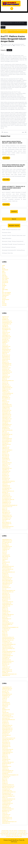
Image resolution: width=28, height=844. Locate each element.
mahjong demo (5, 295)
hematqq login (15, 834)
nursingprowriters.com (7, 642)
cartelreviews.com (6, 373)
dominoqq (4, 303)
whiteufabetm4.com (6, 425)
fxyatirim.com (5, 360)
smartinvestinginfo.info (7, 438)
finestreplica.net (5, 432)
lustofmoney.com (5, 668)
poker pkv (4, 275)
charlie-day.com (5, 621)
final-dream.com (5, 454)
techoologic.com (5, 479)
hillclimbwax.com (5, 664)
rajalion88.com (5, 326)
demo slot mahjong (6, 293)
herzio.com (4, 552)
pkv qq (3, 283)
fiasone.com (4, 617)
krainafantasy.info (6, 555)
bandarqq (4, 285)
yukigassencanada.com (7, 387)
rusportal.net (5, 559)
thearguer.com (5, 613)
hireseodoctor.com (6, 398)
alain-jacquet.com (6, 570)
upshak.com (4, 632)
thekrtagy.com (5, 492)
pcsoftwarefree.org (6, 350)
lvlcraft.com (4, 379)
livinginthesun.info (6, 562)
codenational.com (6, 513)
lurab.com (4, 520)
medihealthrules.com (6, 482)
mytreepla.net (5, 403)
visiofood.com (5, 465)
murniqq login (7, 834)
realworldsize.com (6, 584)
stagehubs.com (5, 316)
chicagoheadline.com (6, 323)
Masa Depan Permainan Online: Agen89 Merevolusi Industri (13, 165)
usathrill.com (5, 483)
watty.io (3, 560)
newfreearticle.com (6, 596)
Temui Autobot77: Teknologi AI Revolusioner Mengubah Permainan (13, 188)
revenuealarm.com (6, 519)
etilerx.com (4, 431)
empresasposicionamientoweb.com (9, 505)
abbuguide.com (5, 362)
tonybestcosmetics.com (7, 506)
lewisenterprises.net (6, 349)
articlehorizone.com (6, 389)
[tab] (11, 8)
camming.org (5, 325)
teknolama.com (5, 586)
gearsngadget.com (6, 397)
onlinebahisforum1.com (7, 322)
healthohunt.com (5, 435)
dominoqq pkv (5, 269)
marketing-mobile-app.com (8, 614)
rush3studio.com (5, 549)
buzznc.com (4, 508)
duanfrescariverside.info (7, 430)
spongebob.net (5, 574)
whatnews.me (5, 452)
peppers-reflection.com (7, 671)
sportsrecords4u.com (6, 410)
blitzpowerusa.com (6, 597)
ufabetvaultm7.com (6, 417)
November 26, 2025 (7, 44)
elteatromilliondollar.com (7, 580)
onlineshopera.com (6, 346)
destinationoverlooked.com (8, 661)
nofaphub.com (5, 333)
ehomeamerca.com (6, 367)
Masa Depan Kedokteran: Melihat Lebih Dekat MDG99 (12, 142)
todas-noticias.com (6, 556)
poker (3, 288)
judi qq (3, 268)
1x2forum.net (5, 318)
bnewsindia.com (5, 472)
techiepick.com (5, 474)
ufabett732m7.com (6, 464)
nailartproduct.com (6, 376)
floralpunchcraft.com (6, 615)
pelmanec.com (5, 543)
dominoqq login (13, 832)
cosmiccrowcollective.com (7, 569)
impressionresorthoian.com (8, 637)
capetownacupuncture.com (8, 566)
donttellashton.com (6, 547)
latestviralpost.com (6, 594)
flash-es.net (4, 631)
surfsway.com (5, 374)
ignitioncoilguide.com (6, 522)
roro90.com (4, 550)
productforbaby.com (6, 587)
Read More (6, 158)
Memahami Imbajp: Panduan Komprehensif (12, 241)
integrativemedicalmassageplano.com (10, 627)
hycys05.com (5, 600)
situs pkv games (5, 299)
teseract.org (4, 461)
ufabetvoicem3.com (6, 420)
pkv (3, 266)
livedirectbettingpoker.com (7, 623)
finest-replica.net (5, 455)
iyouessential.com (6, 356)
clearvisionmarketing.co (7, 449)
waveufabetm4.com (6, 421)
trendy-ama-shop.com (7, 462)
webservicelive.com (6, 527)
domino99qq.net (5, 545)
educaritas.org (5, 339)
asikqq (3, 265)
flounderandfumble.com (7, 434)
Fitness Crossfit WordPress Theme (13, 840)
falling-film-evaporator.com (8, 640)
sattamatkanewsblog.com (7, 647)
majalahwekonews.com (7, 540)
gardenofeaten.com (6, 598)
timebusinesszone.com (7, 669)
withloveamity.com (6, 357)
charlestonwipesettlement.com (8, 651)
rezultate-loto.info (6, 407)
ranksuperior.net (5, 658)
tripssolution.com (5, 384)
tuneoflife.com (5, 672)
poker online (4, 279)
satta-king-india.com (6, 386)
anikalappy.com (5, 427)
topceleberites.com (6, 411)
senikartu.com (5, 557)
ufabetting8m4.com (6, 413)
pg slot (3, 300)
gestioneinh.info (5, 457)
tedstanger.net (5, 442)
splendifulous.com (6, 408)
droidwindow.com (6, 466)
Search (14, 211)
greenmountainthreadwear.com (9, 644)
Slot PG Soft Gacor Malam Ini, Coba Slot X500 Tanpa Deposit (12, 23)
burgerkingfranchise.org (7, 581)
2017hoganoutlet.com (6, 542)
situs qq (3, 272)
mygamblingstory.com (6, 539)
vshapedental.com (6, 485)
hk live (3, 302)
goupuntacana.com (6, 328)
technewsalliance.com (7, 440)
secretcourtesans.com (7, 321)
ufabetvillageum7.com (7, 418)
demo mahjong (5, 278)
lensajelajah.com (5, 340)
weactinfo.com (5, 610)
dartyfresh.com (5, 347)
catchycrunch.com (6, 332)
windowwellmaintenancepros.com (9, 674)
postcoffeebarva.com (6, 579)
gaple (3, 271)
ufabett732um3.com (6, 444)
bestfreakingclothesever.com (8, 638)
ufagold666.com (5, 469)
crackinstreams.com (6, 394)
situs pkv (4, 298)
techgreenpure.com (6, 370)
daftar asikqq (5, 289)
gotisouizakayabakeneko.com (8, 572)
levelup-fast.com (5, 401)
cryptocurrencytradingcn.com (8, 648)
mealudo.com (5, 620)
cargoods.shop (5, 564)
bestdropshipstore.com (7, 372)
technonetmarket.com (6, 441)
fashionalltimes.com (6, 500)
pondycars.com (5, 476)
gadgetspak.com (5, 396)
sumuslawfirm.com (6, 641)
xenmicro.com (5, 345)
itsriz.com (4, 563)
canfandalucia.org (6, 486)
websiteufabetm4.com (7, 424)
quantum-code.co (6, 451)
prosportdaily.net (5, 458)
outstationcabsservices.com (8, 491)
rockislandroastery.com (7, 516)
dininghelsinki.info (6, 428)
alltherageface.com (6, 512)
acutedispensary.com (6, 645)
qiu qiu (3, 286)
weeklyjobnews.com (6, 654)
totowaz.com (5, 649)
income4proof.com (6, 338)
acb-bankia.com (5, 630)
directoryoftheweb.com (7, 546)
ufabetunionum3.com (6, 414)
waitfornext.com (5, 448)
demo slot (4, 296)
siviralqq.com (5, 635)
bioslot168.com (5, 525)
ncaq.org (4, 343)
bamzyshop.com (5, 475)
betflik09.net (4, 342)
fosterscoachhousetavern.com (8, 590)
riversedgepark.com (6, 329)
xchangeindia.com (6, 493)
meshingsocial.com (6, 611)
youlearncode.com (6, 359)
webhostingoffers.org (6, 364)
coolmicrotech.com (6, 495)
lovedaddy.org (5, 625)
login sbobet (4, 276)
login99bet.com (5, 319)
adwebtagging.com (6, 657)
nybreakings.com (5, 489)
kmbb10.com (5, 607)
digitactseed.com (5, 377)
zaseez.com (4, 330)
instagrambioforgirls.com (7, 604)
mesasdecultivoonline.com (7, 591)
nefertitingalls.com (6, 335)
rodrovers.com (5, 383)
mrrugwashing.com (6, 628)
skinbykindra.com (6, 510)
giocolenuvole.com (6, 355)
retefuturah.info (5, 437)
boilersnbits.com (5, 593)
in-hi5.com (4, 553)
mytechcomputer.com (6, 523)
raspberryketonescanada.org (8, 481)
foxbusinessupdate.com (7, 624)
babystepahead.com (6, 659)
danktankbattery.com (6, 618)
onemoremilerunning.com (7, 601)
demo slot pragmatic (6, 292)
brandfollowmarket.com (7, 652)
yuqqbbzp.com (5, 390)
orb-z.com (4, 589)
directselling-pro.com (6, 517)
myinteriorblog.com (6, 471)
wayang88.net (5, 423)
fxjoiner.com (4, 509)
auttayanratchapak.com (7, 577)
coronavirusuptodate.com (7, 393)
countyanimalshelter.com (7, 655)
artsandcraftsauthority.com (8, 526)
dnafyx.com (4, 353)
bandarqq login (22, 830)
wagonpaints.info (5, 447)
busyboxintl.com (5, 576)
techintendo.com (5, 369)
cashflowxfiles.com (6, 606)
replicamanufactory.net (7, 406)
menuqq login (5, 830)
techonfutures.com (6, 478)
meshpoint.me (5, 573)
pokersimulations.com (6, 404)
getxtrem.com (5, 608)
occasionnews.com (6, 666)
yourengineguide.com (6, 488)
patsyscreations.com (6, 336)
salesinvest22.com (6, 459)
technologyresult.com (6, 363)
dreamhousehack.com (7, 496)
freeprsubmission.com (7, 468)
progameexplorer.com (7, 515)
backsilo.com (5, 634)
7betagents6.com (6, 391)
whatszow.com (5, 366)
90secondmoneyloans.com (8, 380)
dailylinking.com (5, 352)
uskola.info (4, 445)
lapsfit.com (4, 400)
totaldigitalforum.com (6, 502)
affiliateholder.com (6, 675)
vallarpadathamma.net (7, 583)
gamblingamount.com (6, 662)
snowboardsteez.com (6, 603)
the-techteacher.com (6, 498)
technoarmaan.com (6, 503)
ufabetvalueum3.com (6, 415)
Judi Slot (3, 27)
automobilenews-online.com (8, 499)
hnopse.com (4, 665)
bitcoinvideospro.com (6, 567)
